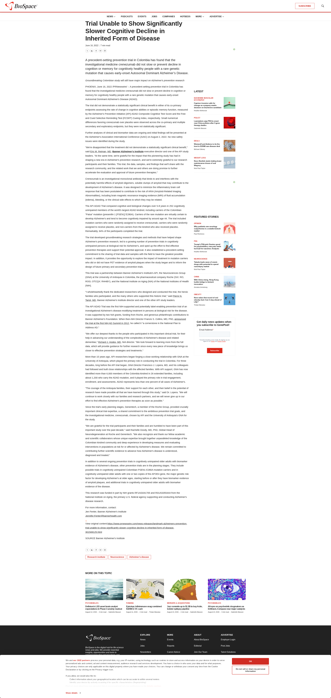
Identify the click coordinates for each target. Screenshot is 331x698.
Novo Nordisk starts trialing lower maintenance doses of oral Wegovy (207, 163)
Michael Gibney (199, 149)
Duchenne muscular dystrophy (203, 99)
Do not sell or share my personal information (250, 670)
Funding (130, 603)
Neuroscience (117, 557)
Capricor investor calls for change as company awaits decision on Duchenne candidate (207, 105)
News (110, 16)
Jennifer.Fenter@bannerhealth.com (103, 516)
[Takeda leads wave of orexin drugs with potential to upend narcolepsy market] (229, 264)
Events (142, 16)
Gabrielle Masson (200, 128)
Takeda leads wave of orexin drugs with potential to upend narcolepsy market (206, 264)
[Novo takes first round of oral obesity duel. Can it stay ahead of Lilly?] (229, 299)
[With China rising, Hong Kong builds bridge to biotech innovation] (229, 281)
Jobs (154, 16)
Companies (168, 16)
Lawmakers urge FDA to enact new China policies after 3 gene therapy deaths (207, 123)
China (196, 277)
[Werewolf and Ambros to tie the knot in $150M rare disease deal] (229, 146)
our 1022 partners (81, 660)
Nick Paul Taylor (199, 168)
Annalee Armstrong (200, 287)
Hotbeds (185, 16)
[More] (115, 17)
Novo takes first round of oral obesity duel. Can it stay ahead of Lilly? (207, 300)
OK (250, 661)
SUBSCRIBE (305, 6)
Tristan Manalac (199, 305)
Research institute (96, 557)
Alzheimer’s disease (139, 557)
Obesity (197, 294)
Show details (71, 693)
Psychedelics (92, 603)
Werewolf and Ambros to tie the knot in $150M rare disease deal (207, 145)
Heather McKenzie (200, 111)
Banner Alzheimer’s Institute (128, 151)
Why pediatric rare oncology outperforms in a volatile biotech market (207, 228)
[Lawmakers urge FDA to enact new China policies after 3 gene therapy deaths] (229, 122)
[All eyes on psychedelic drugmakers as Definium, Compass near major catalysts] (227, 589)
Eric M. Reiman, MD (100, 151)
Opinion (197, 223)
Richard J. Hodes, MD (109, 342)
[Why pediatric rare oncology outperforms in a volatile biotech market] (229, 228)
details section (154, 686)
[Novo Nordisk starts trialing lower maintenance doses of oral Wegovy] (229, 162)
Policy (197, 118)
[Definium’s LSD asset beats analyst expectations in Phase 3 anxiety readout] (104, 589)
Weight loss (200, 158)
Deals (197, 141)
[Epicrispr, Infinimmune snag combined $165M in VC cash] (145, 589)
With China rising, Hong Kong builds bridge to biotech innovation (206, 282)
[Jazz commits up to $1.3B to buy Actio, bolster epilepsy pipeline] (186, 589)
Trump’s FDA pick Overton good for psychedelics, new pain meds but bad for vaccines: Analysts (207, 246)
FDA (195, 241)
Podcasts (127, 16)
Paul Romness (199, 234)
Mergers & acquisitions (178, 603)
